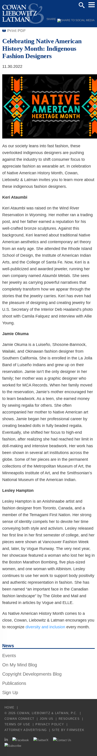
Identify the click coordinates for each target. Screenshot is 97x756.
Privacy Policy (49, 724)
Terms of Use (17, 724)
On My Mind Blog (19, 664)
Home (9, 707)
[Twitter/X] (40, 740)
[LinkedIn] (6, 740)
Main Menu (91, 4)
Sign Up (10, 692)
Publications (14, 683)
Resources (69, 718)
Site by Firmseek (68, 730)
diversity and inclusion (45, 627)
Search (82, 5)
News (8, 645)
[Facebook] (20, 740)
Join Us (46, 718)
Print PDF (16, 30)
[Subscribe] (13, 745)
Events (9, 655)
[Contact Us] (62, 740)
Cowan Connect (19, 718)
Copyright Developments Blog (32, 674)
